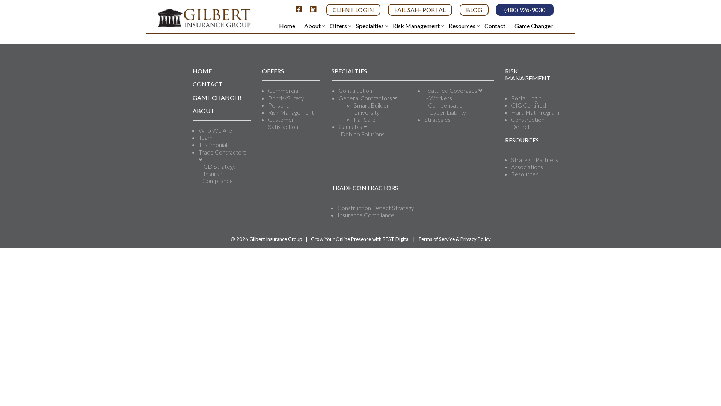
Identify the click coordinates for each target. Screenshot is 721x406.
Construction (355, 90)
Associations (527, 166)
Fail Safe (365, 119)
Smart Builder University (371, 109)
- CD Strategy (218, 166)
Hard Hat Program (535, 112)
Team (206, 137)
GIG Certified (528, 105)
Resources (524, 173)
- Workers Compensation (446, 101)
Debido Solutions (363, 134)
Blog (474, 9)
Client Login (353, 9)
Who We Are (215, 130)
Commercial (283, 90)
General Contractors (366, 98)
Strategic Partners (534, 159)
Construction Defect (528, 123)
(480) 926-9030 (524, 9)
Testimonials (214, 144)
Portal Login (526, 98)
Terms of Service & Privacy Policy (454, 239)
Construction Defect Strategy (376, 207)
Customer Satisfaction (283, 123)
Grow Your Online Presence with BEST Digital (360, 239)
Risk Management (291, 112)
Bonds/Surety (286, 98)
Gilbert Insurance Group (275, 239)
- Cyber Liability (446, 112)
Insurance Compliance (366, 214)
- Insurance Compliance (217, 177)
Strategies (437, 119)
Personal (279, 105)
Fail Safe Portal (420, 9)
